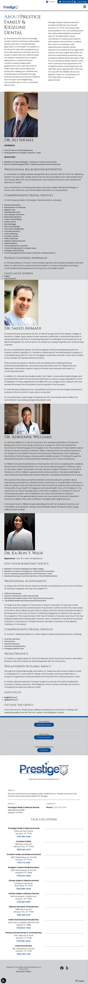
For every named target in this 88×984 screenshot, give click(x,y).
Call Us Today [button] (82, 2)
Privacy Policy (20, 971)
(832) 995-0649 (23, 888)
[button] (84, 7)
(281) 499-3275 (23, 849)
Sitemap (28, 971)
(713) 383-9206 (23, 902)
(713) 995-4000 (23, 941)
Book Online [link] (67, 2)
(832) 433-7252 (24, 954)
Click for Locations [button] (44, 725)
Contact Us (44, 750)
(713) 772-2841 (23, 862)
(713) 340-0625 (24, 875)
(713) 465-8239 (23, 836)
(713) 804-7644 (23, 928)
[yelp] (67, 969)
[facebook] (62, 969)
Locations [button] (51, 2)
